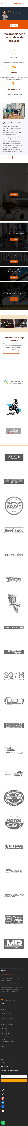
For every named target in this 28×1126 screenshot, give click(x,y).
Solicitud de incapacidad (7, 1041)
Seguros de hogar (6, 1026)
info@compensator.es (9, 1000)
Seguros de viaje (6, 1035)
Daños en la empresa (6, 1044)
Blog (2, 1049)
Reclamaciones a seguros (7, 1024)
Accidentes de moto (6, 1013)
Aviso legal (3, 1062)
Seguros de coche (6, 1028)
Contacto (3, 1046)
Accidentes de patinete (7, 1018)
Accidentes (3, 1009)
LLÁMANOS (14, 25)
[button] (3, 1123)
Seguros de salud (6, 1033)
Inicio (2, 1007)
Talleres (3, 1039)
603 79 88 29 (7, 996)
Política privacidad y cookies (7, 1060)
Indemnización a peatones (8, 1021)
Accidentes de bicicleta (7, 1016)
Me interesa (14, 194)
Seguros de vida (5, 1031)
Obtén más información (11, 352)
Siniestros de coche (6, 1011)
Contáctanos (7, 157)
